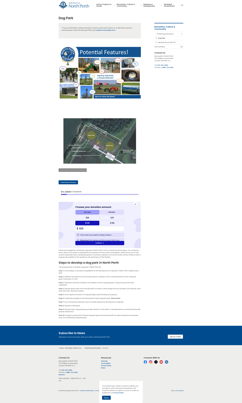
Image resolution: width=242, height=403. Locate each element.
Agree (106, 398)
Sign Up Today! (175, 337)
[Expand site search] (182, 5)
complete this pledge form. (106, 30)
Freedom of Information (87, 390)
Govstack (180, 390)
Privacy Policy (119, 393)
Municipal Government (169, 5)
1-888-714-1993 (167, 67)
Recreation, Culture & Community (126, 5)
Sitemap (104, 361)
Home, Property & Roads (103, 5)
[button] (100, 141)
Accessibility (106, 363)
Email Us (62, 375)
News (103, 368)
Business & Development (149, 5)
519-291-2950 (162, 65)
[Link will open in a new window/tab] (100, 72)
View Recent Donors (68, 182)
